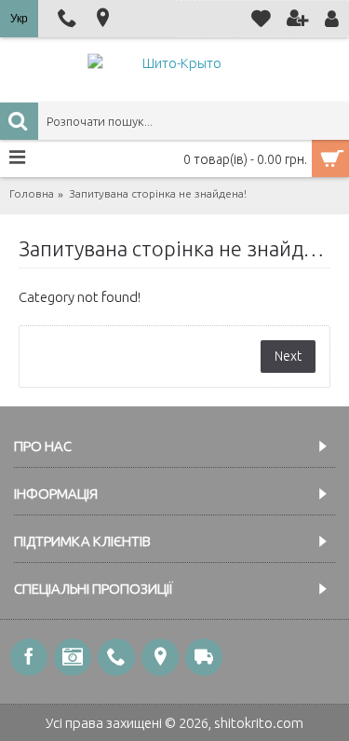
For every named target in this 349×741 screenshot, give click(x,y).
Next (288, 356)
